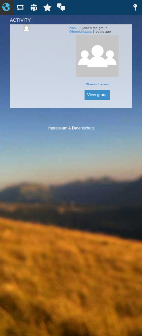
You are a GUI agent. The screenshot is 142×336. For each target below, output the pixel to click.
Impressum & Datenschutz (71, 128)
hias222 (75, 28)
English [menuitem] (61, 7)
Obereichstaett (80, 31)
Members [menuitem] (34, 7)
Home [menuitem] (7, 7)
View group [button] (97, 95)
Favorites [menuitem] (47, 7)
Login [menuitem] (135, 7)
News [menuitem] (20, 7)
